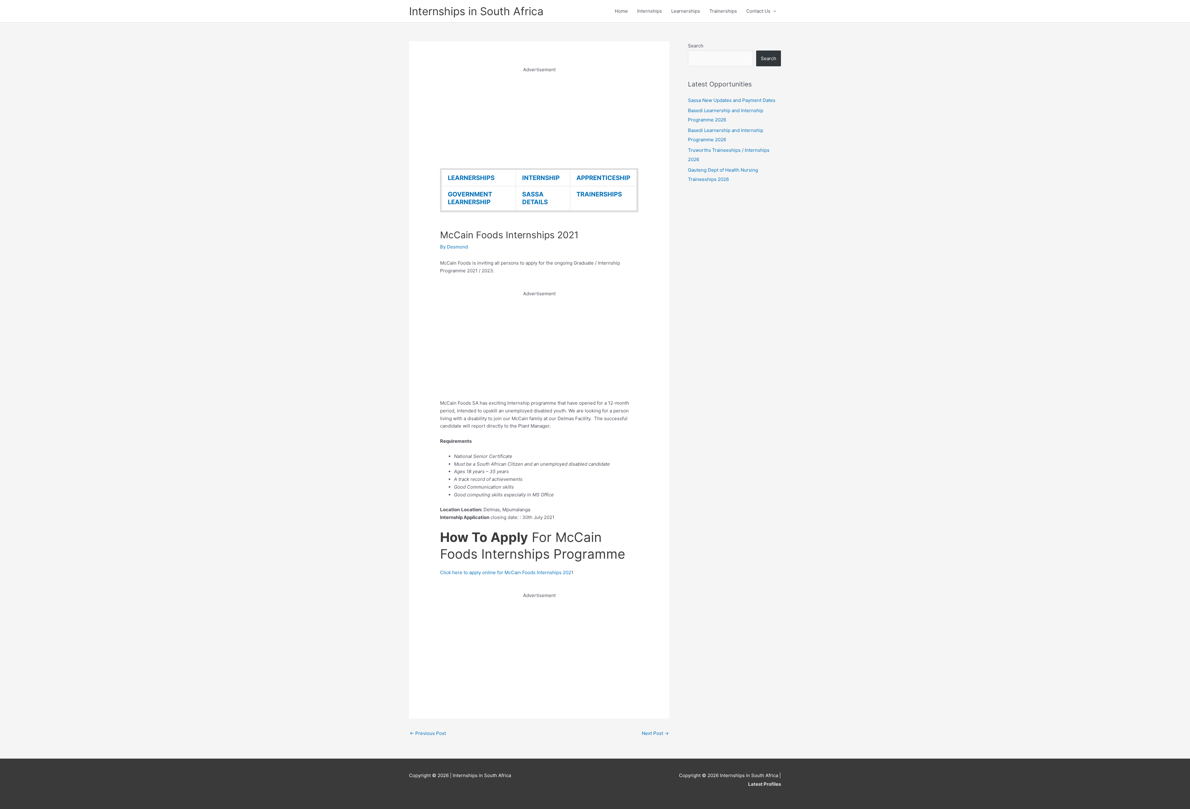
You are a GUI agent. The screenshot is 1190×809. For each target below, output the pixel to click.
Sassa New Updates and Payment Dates (731, 100)
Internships (649, 11)
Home (621, 11)
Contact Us (758, 11)
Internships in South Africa (476, 11)
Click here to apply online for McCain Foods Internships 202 (505, 572)
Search (695, 46)
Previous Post (428, 733)
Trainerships (723, 11)
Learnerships (685, 11)
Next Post (655, 733)
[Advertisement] (539, 117)
